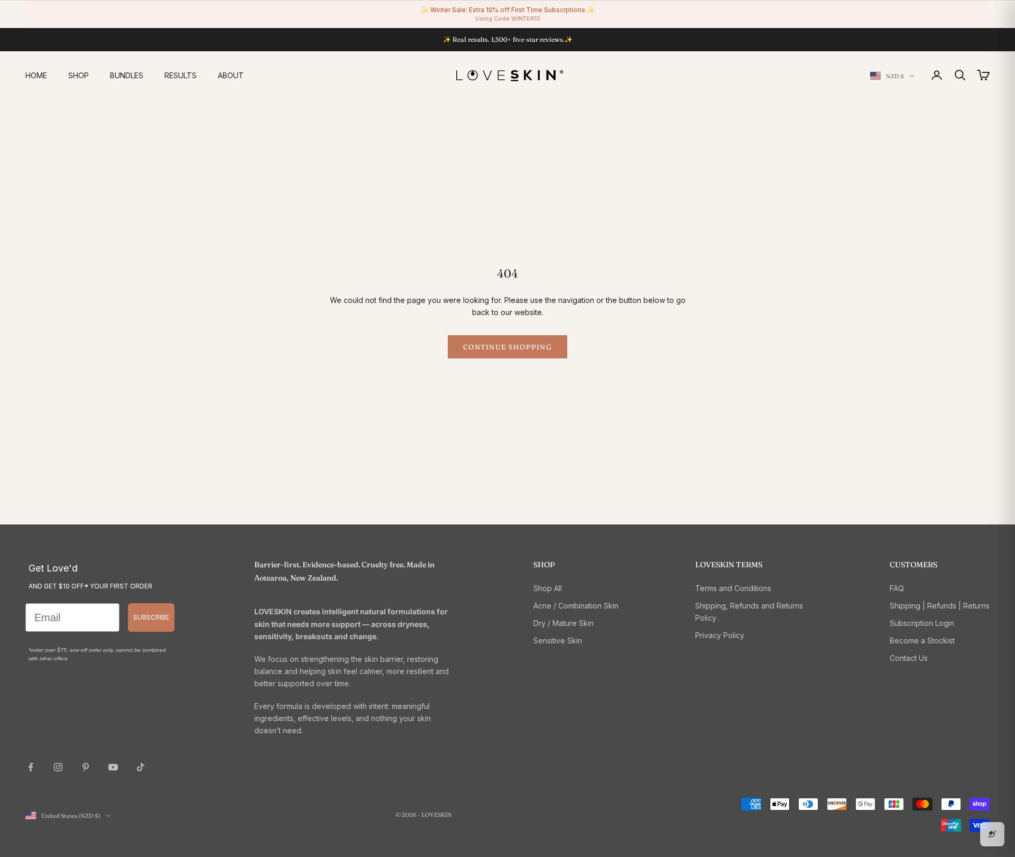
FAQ (897, 588)
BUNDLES (126, 75)
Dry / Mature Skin (563, 623)
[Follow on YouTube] (113, 767)
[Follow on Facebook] (30, 767)
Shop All (547, 588)
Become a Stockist (922, 640)
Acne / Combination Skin (576, 605)
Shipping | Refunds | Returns (940, 605)
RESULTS (180, 75)
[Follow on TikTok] (140, 767)
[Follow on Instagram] (58, 767)
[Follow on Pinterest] (85, 767)
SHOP (78, 75)
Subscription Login (922, 623)
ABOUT (231, 75)
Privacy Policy (719, 635)
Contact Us (909, 657)
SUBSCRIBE (151, 617)
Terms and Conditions (733, 588)
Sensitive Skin (557, 640)
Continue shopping (507, 347)
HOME (36, 75)
